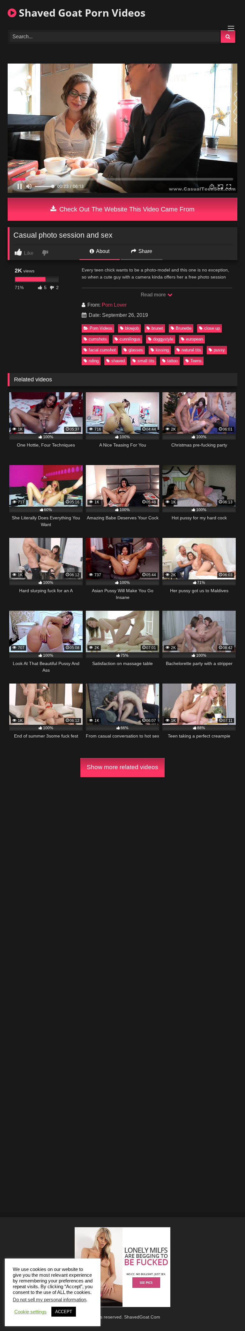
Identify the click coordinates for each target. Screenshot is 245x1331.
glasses (136, 350)
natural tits (191, 350)
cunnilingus (130, 339)
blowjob (132, 328)
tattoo (172, 360)
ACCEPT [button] (63, 1311)
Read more (154, 294)
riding (94, 360)
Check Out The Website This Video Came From (126, 209)
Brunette (183, 328)
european (194, 339)
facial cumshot (102, 350)
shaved (118, 360)
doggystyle (163, 339)
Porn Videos (101, 328)
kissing (162, 350)
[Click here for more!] (122, 1305)
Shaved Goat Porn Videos (80, 12)
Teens (196, 360)
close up (212, 328)
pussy (219, 350)
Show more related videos (122, 767)
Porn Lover (114, 305)
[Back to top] (225, 1312)
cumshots (98, 339)
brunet (157, 328)
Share (144, 251)
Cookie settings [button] (30, 1311)
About (102, 251)
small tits (145, 360)
